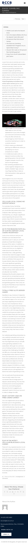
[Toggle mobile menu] (25, 3)
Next (23, 19)
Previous (17, 19)
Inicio (3, 12)
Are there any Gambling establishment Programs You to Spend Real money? (15, 46)
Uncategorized (19, 476)
